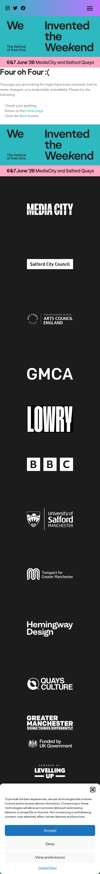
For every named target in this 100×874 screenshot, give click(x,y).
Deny (50, 844)
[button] (92, 789)
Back (23, 116)
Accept (50, 830)
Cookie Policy (47, 868)
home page (34, 111)
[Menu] (90, 8)
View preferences (50, 857)
